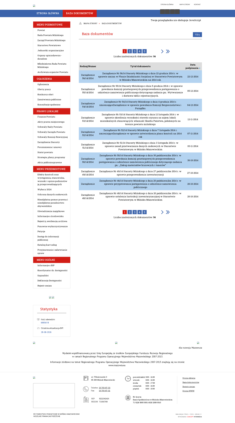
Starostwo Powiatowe (49, 45)
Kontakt (197, 4)
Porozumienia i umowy (49, 147)
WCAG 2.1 (166, 415)
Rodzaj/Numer (88, 66)
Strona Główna (167, 4)
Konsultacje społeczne (48, 104)
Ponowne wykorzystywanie (52, 226)
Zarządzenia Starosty (48, 142)
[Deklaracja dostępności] (167, 11)
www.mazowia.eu (116, 365)
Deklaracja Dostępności (49, 280)
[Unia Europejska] (199, 343)
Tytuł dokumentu (140, 66)
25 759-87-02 (104, 390)
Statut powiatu (45, 152)
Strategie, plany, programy (51, 157)
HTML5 (153, 415)
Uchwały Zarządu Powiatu (51, 132)
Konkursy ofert (45, 94)
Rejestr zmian (44, 285)
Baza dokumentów (190, 382)
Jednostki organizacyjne (50, 50)
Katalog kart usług (47, 244)
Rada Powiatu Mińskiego (50, 35)
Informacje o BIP (45, 265)
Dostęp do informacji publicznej (48, 238)
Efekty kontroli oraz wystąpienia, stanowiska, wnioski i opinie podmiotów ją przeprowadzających (52, 179)
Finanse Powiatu (46, 116)
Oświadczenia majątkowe (50, 211)
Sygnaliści (43, 275)
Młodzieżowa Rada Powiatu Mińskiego (51, 65)
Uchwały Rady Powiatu (49, 126)
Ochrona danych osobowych (52, 194)
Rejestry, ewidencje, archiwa (52, 221)
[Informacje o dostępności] (162, 11)
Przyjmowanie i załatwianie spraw (52, 251)
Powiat (41, 30)
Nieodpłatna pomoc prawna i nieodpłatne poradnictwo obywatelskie (52, 202)
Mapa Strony (185, 4)
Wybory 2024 (44, 189)
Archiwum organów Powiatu (52, 72)
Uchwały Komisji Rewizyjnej (52, 137)
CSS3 (157, 415)
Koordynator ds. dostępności (52, 270)
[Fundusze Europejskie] (35, 343)
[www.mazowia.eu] (117, 343)
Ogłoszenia (43, 84)
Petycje (41, 231)
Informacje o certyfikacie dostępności (126, 415)
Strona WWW (188, 391)
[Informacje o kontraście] (177, 11)
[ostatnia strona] (168, 51)
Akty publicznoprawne (49, 162)
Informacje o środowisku (50, 216)
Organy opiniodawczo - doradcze (49, 57)
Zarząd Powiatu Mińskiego (51, 40)
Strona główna (188, 378)
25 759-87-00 (104, 387)
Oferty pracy (44, 89)
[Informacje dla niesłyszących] (172, 11)
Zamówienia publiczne (49, 99)
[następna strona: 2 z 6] (162, 51)
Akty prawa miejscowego (51, 121)
